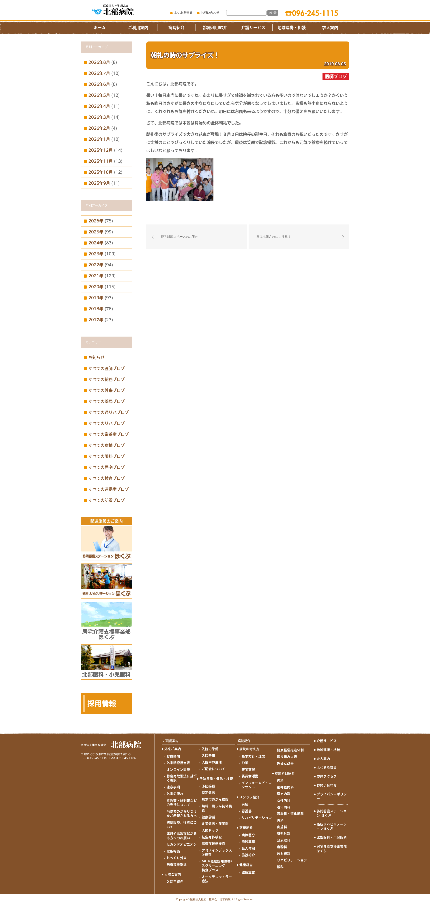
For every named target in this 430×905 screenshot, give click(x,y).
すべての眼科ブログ (106, 456)
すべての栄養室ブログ (108, 434)
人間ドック (210, 830)
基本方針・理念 (253, 756)
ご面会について (213, 768)
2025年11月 (100, 161)
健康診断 (208, 817)
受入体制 (248, 848)
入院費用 (208, 755)
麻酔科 (282, 846)
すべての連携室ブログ (108, 489)
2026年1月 (99, 139)
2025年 (95, 232)
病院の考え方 (249, 749)
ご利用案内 (138, 28)
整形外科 (283, 833)
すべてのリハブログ (106, 423)
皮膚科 (282, 827)
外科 (280, 820)
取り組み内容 (287, 756)
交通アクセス (327, 776)
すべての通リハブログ (108, 412)
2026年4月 (99, 106)
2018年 (95, 309)
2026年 (95, 221)
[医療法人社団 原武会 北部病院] (112, 9)
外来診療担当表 (178, 762)
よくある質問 (183, 12)
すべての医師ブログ (106, 368)
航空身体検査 (212, 837)
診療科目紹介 (215, 28)
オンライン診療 (178, 769)
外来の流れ (175, 793)
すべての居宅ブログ (106, 467)
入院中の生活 (212, 762)
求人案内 (330, 28)
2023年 (95, 254)
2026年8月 (99, 62)
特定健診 (208, 792)
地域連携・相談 (291, 28)
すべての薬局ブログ (106, 401)
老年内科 (283, 807)
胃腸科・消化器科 (290, 813)
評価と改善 (285, 763)
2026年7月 (99, 73)
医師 (245, 804)
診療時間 (173, 756)
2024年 (95, 243)
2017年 (95, 320)
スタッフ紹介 (249, 797)
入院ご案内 (172, 874)
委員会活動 (250, 776)
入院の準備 (210, 749)
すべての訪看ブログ (106, 500)
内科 (280, 780)
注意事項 (173, 787)
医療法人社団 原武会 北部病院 (210, 899)
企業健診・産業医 (215, 823)
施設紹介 (248, 855)
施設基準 (248, 841)
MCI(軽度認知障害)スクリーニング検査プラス (217, 866)
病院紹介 (176, 28)
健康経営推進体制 (290, 750)
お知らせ (96, 357)
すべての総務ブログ (106, 379)
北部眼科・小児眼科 (332, 837)
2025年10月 (100, 172)
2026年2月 (99, 128)
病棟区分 (248, 835)
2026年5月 (99, 95)
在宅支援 (248, 769)
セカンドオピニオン (182, 844)
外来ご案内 (172, 749)
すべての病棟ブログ (106, 445)
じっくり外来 (177, 857)
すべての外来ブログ (106, 390)
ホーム (100, 28)
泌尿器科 (283, 840)
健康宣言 (248, 872)
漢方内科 (283, 793)
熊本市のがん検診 (215, 799)
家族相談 (173, 851)
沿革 (245, 762)
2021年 (95, 276)
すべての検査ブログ (106, 478)
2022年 (95, 265)
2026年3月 (99, 117)
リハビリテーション (257, 817)
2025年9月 (99, 183)
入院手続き (175, 881)
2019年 (95, 298)
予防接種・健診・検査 (216, 778)
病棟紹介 (246, 827)
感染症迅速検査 (213, 843)
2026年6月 (99, 84)
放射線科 (283, 853)
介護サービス (253, 28)
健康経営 (246, 864)
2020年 (95, 287)
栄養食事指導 (177, 864)
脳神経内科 (285, 787)
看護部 (247, 811)
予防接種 (208, 786)
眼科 (280, 866)
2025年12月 (100, 150)
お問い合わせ (210, 12)
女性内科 (283, 800)
